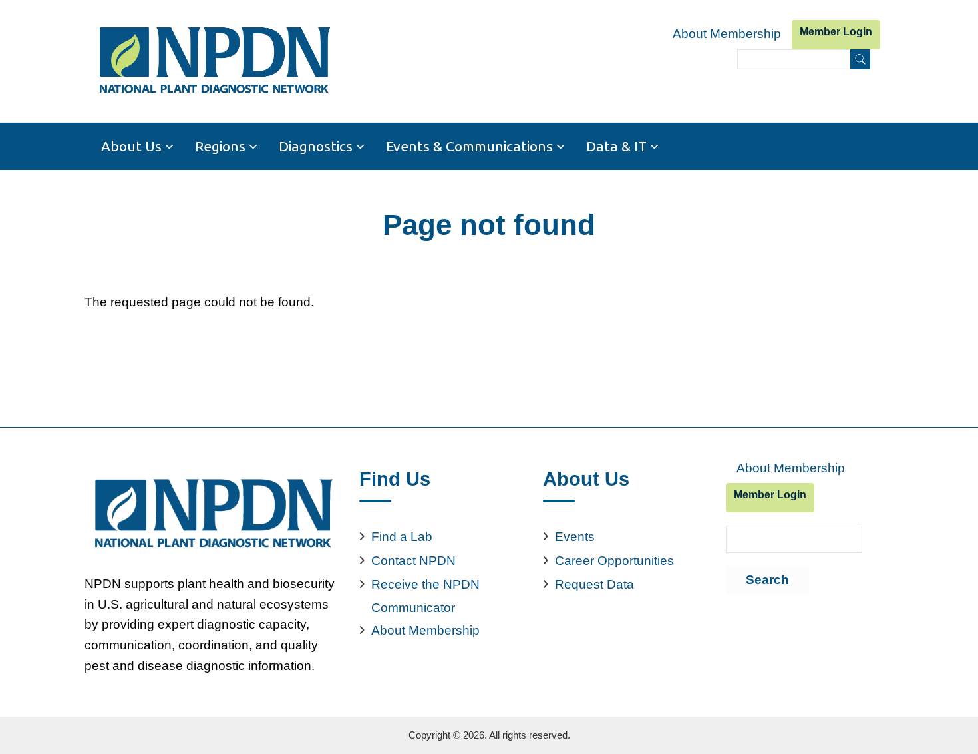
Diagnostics (316, 146)
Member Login (836, 31)
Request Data (594, 584)
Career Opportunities (614, 560)
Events (575, 537)
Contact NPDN (413, 560)
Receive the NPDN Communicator (425, 596)
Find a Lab (401, 537)
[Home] (213, 61)
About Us (131, 146)
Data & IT (616, 146)
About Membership (727, 34)
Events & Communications (469, 146)
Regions (220, 146)
